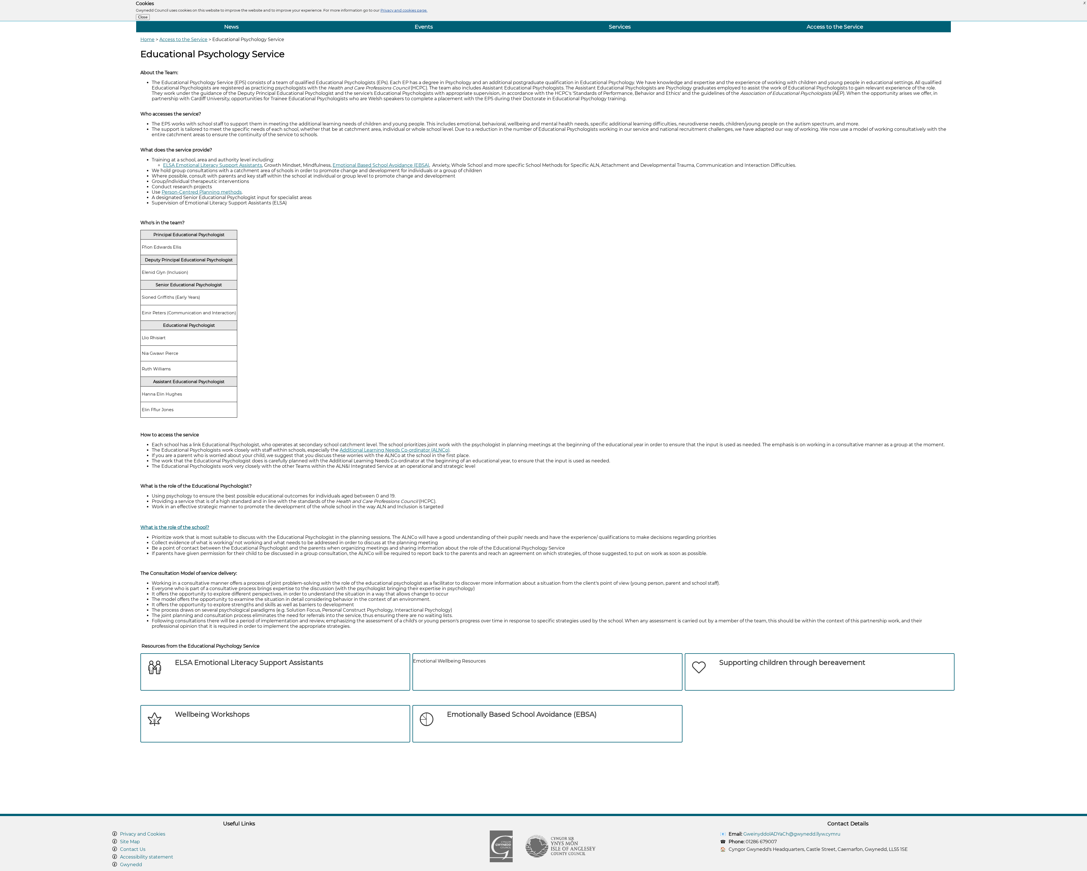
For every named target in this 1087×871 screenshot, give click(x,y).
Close (142, 17)
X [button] (1084, 3)
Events (424, 27)
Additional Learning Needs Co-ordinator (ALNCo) (395, 450)
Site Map (130, 841)
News (231, 27)
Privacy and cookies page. (403, 10)
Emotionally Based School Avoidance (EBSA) (522, 714)
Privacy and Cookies (142, 834)
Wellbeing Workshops (212, 714)
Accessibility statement (146, 857)
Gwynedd (131, 864)
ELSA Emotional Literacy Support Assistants (212, 165)
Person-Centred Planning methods (202, 192)
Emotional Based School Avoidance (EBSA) (381, 165)
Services (620, 27)
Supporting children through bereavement (792, 662)
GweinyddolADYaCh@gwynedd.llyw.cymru (791, 834)
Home (147, 39)
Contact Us (132, 849)
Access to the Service (835, 27)
